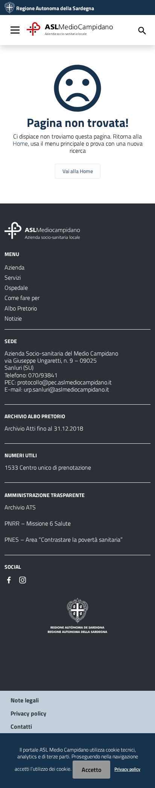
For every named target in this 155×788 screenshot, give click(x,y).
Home (20, 143)
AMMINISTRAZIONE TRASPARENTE (45, 495)
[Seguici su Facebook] (9, 579)
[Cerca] (142, 31)
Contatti (21, 726)
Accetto (91, 769)
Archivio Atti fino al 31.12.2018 (44, 428)
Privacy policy (28, 713)
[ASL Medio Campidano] (10, 8)
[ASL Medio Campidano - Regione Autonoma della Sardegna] (43, 229)
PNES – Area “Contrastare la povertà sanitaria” (64, 539)
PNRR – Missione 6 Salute (38, 523)
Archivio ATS (20, 507)
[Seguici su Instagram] (22, 579)
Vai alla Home (77, 171)
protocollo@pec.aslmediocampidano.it (64, 382)
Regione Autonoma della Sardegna (55, 8)
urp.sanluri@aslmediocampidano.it (66, 389)
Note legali (25, 700)
